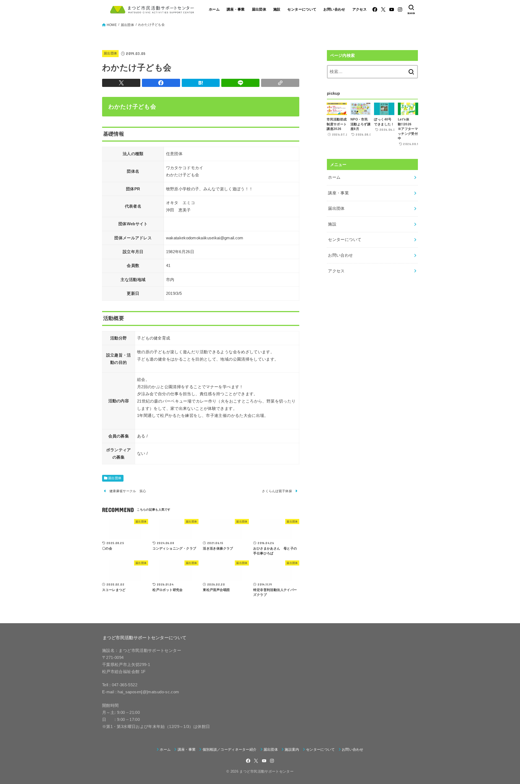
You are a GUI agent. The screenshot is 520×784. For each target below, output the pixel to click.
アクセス (359, 9)
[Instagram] (400, 9)
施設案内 (292, 749)
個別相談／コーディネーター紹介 (229, 749)
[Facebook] (374, 9)
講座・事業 (236, 9)
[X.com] (383, 9)
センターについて (301, 9)
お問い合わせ (334, 9)
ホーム (214, 9)
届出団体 (259, 9)
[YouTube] (391, 9)
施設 (277, 9)
